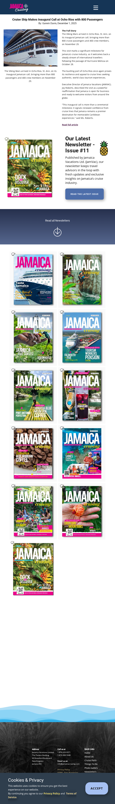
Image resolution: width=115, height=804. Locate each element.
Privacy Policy (64, 769)
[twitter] (48, 738)
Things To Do (90, 764)
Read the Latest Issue (85, 194)
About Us (89, 756)
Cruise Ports (90, 760)
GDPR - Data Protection (68, 772)
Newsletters (90, 771)
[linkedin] (67, 738)
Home (87, 752)
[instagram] (57, 738)
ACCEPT (97, 788)
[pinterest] (77, 738)
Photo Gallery (91, 768)
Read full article (70, 124)
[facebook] (38, 738)
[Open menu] (95, 7)
